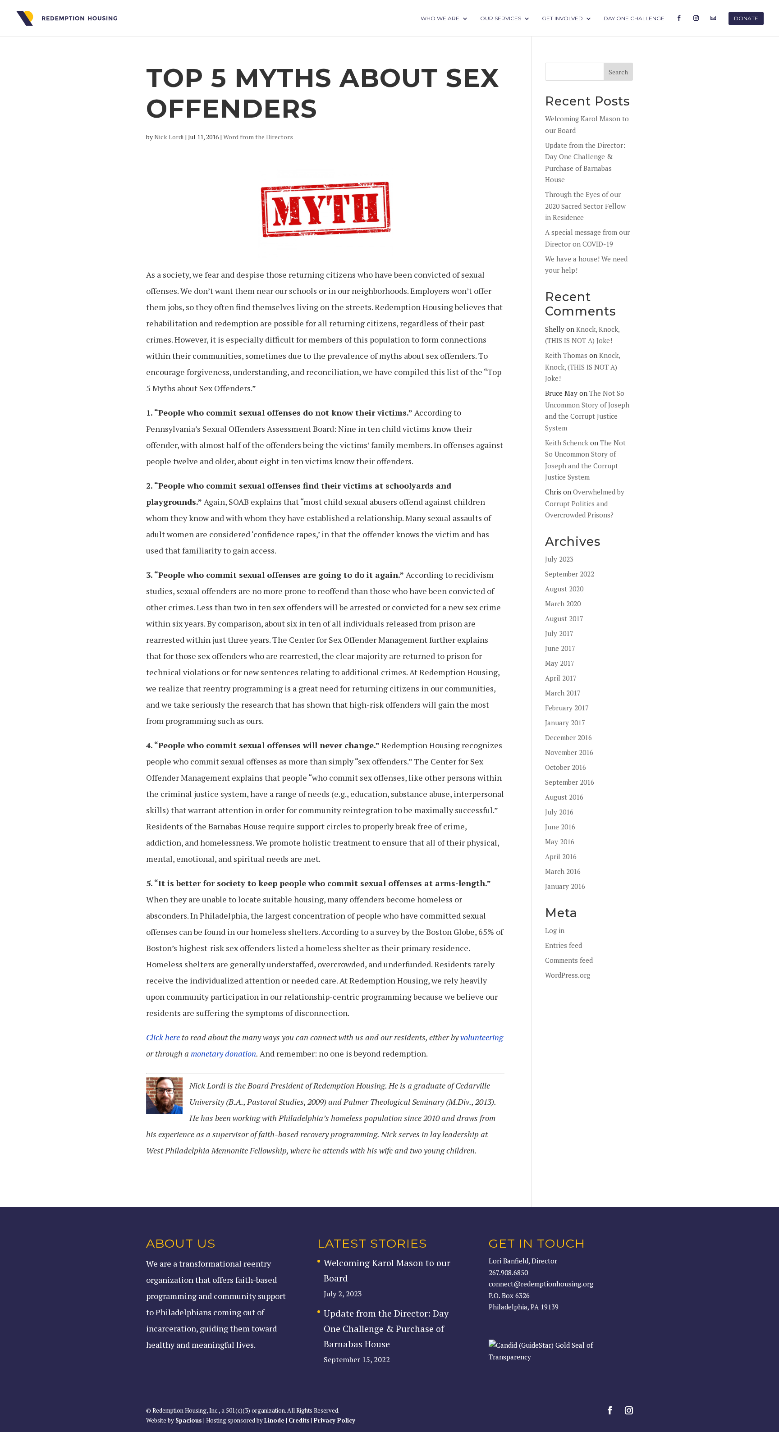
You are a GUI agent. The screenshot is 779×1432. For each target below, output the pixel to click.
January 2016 (565, 886)
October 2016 (565, 767)
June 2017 (560, 648)
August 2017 (564, 618)
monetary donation (222, 1053)
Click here (163, 1037)
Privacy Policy (334, 1420)
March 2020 (563, 603)
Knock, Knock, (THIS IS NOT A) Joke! (582, 367)
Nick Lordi (168, 137)
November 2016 (569, 752)
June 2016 (560, 826)
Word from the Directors (258, 137)
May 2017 (559, 663)
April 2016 (561, 856)
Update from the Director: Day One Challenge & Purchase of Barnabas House (386, 1328)
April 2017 (561, 677)
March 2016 (563, 871)
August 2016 (564, 796)
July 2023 (559, 558)
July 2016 (559, 811)
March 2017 (563, 692)
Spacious (188, 1420)
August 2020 (564, 588)
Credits (299, 1420)
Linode (274, 1420)
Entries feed (563, 945)
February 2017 (567, 707)
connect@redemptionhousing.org (541, 1283)
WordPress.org (567, 974)
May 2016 (559, 841)
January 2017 (565, 722)
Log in (554, 930)
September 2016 (569, 782)
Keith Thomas (566, 355)
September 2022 (569, 573)
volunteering (481, 1037)
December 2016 (568, 737)
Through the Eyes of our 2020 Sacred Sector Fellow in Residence (585, 206)
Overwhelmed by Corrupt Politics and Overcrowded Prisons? (584, 503)
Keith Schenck (566, 442)
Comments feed (569, 960)
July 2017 (559, 633)
